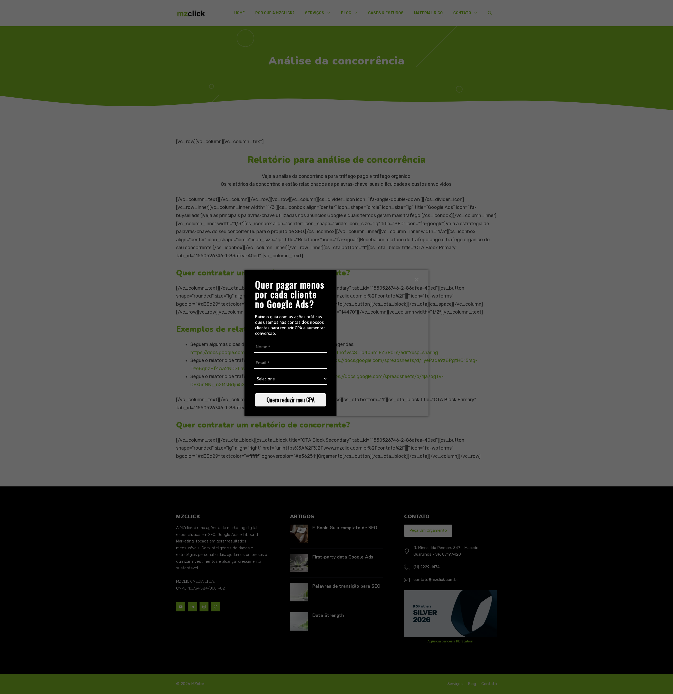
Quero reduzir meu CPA (291, 399)
